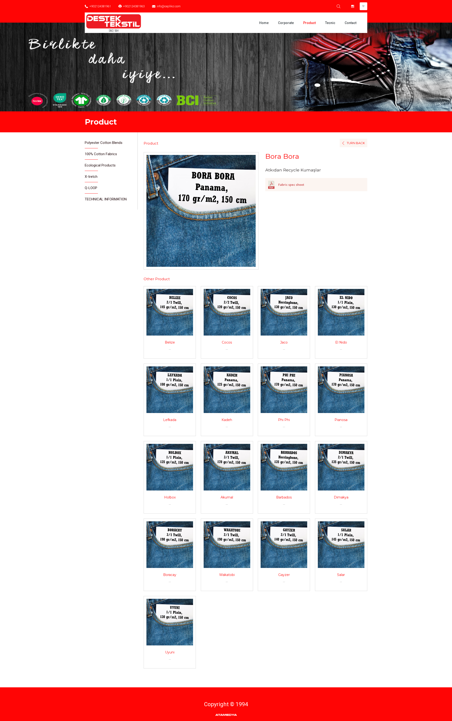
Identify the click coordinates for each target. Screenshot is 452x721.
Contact (350, 23)
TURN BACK (356, 143)
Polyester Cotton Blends (103, 143)
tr (363, 6)
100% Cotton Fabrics (101, 154)
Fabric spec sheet (291, 184)
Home (264, 23)
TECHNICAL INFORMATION (106, 199)
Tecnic (330, 23)
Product (309, 23)
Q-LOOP (91, 188)
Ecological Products (100, 165)
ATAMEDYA (226, 715)
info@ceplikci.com (169, 6)
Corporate (286, 23)
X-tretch (91, 176)
